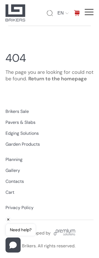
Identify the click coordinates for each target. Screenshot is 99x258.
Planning (14, 159)
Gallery (13, 170)
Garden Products (23, 144)
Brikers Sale (17, 111)
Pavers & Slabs (20, 122)
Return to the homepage (57, 78)
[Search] (49, 13)
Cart (10, 192)
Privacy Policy (20, 207)
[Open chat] (13, 245)
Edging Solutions (22, 133)
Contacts (15, 181)
